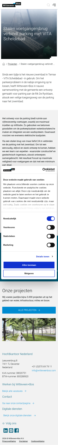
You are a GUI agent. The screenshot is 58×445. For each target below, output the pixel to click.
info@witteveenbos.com (44, 370)
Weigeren (29, 273)
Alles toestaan (29, 265)
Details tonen (42, 256)
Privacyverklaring (9, 441)
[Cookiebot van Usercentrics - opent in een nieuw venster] (42, 170)
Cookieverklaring (37, 441)
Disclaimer (23, 441)
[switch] (51, 227)
